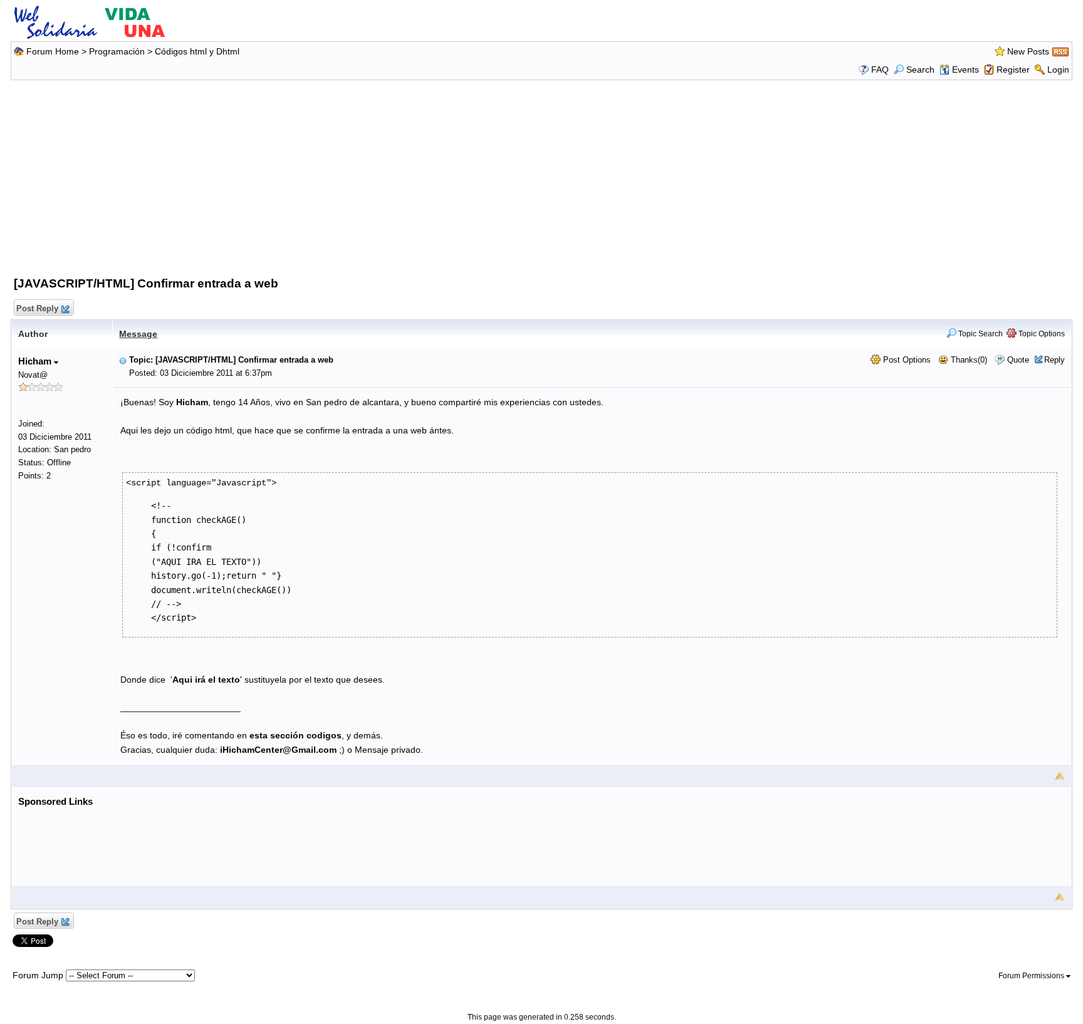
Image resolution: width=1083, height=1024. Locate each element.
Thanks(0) (967, 360)
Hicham (36, 361)
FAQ (880, 70)
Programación (117, 51)
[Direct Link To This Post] (123, 360)
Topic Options (1041, 333)
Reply (1054, 360)
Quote (1018, 360)
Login (1058, 70)
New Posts (1028, 51)
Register (1013, 70)
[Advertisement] (541, 175)
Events (965, 70)
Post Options (906, 360)
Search (920, 70)
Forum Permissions (1032, 975)
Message (138, 334)
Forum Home (52, 51)
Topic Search (979, 333)
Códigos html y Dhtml (197, 51)
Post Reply (37, 308)
